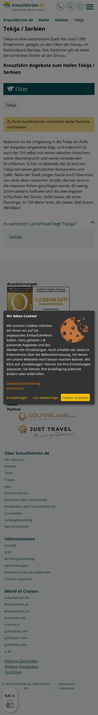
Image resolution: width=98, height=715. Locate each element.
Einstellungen (17, 397)
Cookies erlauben (75, 397)
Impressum (15, 388)
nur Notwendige (45, 397)
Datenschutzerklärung (24, 383)
